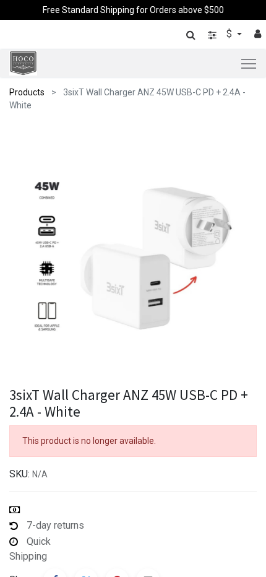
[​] (212, 35)
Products (27, 92)
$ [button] (230, 34)
